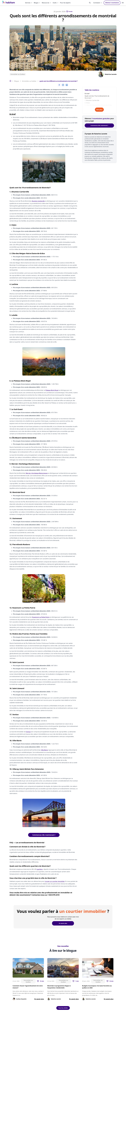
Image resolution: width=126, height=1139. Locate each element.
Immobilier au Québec (18, 74)
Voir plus (99, 110)
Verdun (28, 732)
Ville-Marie (44, 750)
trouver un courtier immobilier (54, 881)
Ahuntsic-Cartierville (38, 201)
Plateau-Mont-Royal (52, 390)
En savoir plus (63, 923)
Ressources (45, 3)
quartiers (40, 869)
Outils (55, 3)
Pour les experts (65, 3)
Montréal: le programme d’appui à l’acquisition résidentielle (59, 987)
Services (27, 3)
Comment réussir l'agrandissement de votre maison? (28, 987)
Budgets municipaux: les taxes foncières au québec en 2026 (97, 987)
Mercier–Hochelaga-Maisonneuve (37, 473)
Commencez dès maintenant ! (43, 835)
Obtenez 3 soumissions (112, 3)
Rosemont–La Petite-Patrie (40, 617)
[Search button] (90, 3)
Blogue (36, 3)
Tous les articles (63, 1008)
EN (123, 3)
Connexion (96, 3)
